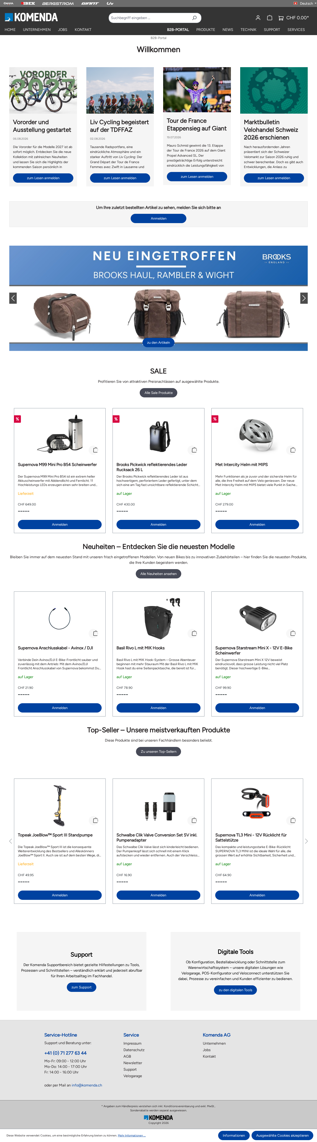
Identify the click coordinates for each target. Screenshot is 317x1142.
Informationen (234, 1135)
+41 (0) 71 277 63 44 (65, 1053)
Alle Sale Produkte (159, 393)
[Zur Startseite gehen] (31, 17)
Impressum (132, 1043)
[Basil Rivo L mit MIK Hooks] (158, 618)
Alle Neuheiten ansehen (158, 574)
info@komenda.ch (87, 1085)
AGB (127, 1056)
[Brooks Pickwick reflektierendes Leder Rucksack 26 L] (158, 435)
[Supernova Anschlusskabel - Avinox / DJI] (60, 618)
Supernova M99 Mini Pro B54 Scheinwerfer (57, 464)
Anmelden (158, 218)
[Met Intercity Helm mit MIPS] (257, 435)
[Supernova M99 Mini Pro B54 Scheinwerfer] (60, 435)
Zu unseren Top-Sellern (158, 751)
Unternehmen (214, 1043)
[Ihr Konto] (258, 18)
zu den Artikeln (158, 342)
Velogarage (132, 1076)
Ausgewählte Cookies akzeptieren (282, 1135)
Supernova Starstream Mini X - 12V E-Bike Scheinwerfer (253, 650)
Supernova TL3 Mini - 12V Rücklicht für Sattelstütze (251, 837)
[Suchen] (194, 18)
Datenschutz (134, 1050)
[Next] (300, 298)
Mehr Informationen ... (132, 1135)
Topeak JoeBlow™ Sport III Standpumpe (55, 835)
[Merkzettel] (269, 18)
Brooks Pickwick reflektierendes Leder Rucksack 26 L (151, 467)
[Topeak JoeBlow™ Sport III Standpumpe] (60, 805)
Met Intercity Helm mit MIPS (241, 464)
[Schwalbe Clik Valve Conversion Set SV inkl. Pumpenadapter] (158, 805)
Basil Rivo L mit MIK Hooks (140, 647)
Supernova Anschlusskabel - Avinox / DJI (55, 647)
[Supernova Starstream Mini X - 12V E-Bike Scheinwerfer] (257, 618)
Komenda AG (216, 1035)
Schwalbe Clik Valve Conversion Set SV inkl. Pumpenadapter (156, 837)
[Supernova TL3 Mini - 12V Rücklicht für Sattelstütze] (257, 805)
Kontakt (209, 1056)
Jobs (206, 1050)
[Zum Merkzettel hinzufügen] (93, 450)
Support (130, 1069)
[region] (158, 470)
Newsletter (132, 1063)
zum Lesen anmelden (43, 178)
